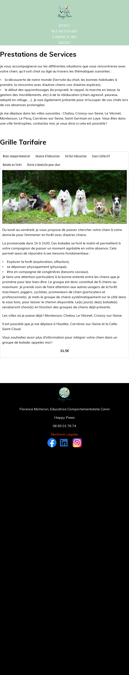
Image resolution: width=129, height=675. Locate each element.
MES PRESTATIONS (64, 31)
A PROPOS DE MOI (64, 37)
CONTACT (64, 43)
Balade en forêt (12, 165)
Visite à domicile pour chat (43, 165)
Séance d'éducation (47, 156)
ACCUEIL (64, 25)
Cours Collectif (101, 156)
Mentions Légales (64, 434)
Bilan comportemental (16, 156)
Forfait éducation (76, 156)
